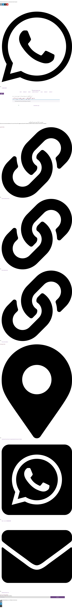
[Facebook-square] (1, 4)
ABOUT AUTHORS (35, 92)
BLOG (42, 92)
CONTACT (50, 92)
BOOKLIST (25, 92)
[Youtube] (7, 4)
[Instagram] (5, 4)
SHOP (21, 92)
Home (13, 96)
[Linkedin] (3, 4)
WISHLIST (45, 92)
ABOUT (29, 92)
